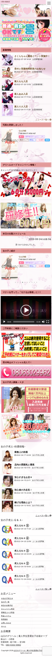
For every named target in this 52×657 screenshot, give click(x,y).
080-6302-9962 (13, 645)
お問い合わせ (6, 623)
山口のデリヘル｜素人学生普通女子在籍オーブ (31, 650)
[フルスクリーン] (47, 321)
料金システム (6, 616)
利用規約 (4, 619)
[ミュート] (43, 321)
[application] (26, 310)
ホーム (3, 626)
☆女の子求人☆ (7, 598)
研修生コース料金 (7, 612)
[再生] (4, 321)
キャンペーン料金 (7, 609)
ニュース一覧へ (42, 119)
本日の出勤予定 (7, 605)
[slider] (23, 321)
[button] (26, 310)
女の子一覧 (5, 602)
